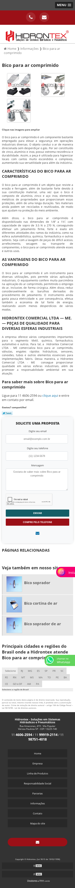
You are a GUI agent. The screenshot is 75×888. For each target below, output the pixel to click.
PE (57, 677)
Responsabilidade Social (37, 783)
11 (21, 735)
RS (6, 677)
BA (65, 677)
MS (32, 677)
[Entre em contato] (37, 533)
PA (37, 684)
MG (30, 671)
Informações (37, 803)
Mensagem (37, 465)
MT (23, 677)
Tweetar (7, 413)
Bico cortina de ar (40, 603)
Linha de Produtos (37, 773)
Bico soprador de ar (42, 623)
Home (37, 753)
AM (29, 684)
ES (38, 671)
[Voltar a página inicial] (37, 34)
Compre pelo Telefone (37, 522)
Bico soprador (37, 582)
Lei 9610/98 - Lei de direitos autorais (19, 708)
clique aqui (50, 395)
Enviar (37, 513)
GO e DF (17, 684)
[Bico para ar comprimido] (19, 84)
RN (14, 677)
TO (49, 677)
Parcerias (37, 793)
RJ (22, 671)
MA (40, 677)
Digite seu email (38, 431)
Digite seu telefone (37, 448)
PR (54, 671)
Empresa (37, 763)
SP (46, 671)
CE (6, 684)
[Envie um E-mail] (44, 17)
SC (62, 671)
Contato (37, 813)
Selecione (10, 671)
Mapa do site (37, 823)
